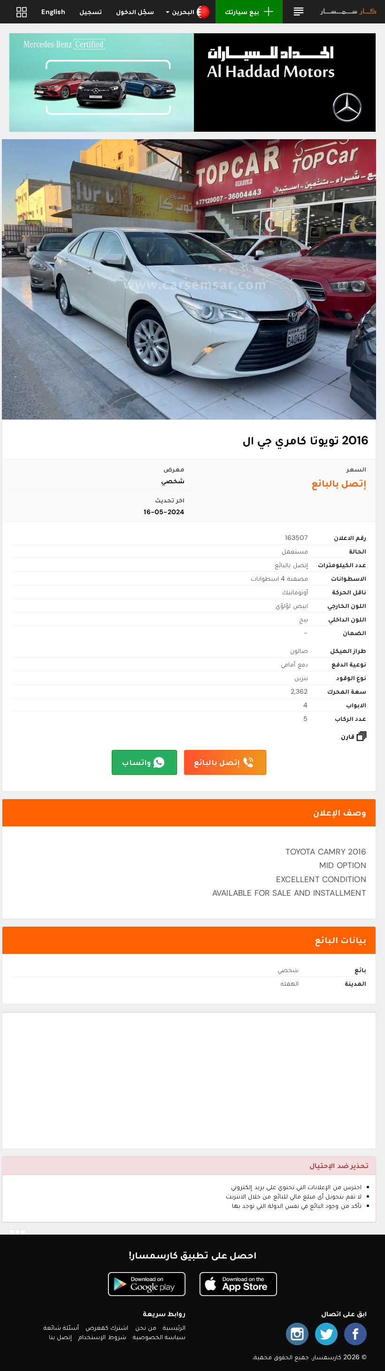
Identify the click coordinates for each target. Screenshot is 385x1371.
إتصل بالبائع (217, 762)
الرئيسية (174, 1327)
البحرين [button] (183, 11)
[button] (299, 11)
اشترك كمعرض (106, 1327)
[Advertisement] (189, 1080)
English (53, 11)
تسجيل (90, 11)
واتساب (136, 762)
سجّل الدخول (135, 11)
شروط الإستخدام (102, 1337)
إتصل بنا (60, 1337)
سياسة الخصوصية (159, 1337)
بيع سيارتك (242, 11)
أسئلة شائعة (61, 1327)
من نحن (145, 1327)
